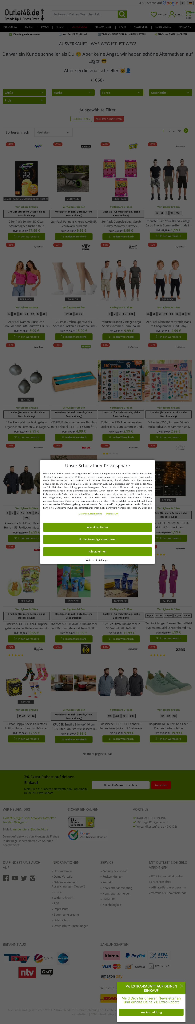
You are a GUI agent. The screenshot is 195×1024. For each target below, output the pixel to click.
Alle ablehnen (97, 551)
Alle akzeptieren (97, 527)
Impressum (112, 513)
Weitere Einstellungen (97, 560)
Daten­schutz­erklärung (91, 513)
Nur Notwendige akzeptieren (97, 539)
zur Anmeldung (151, 1012)
